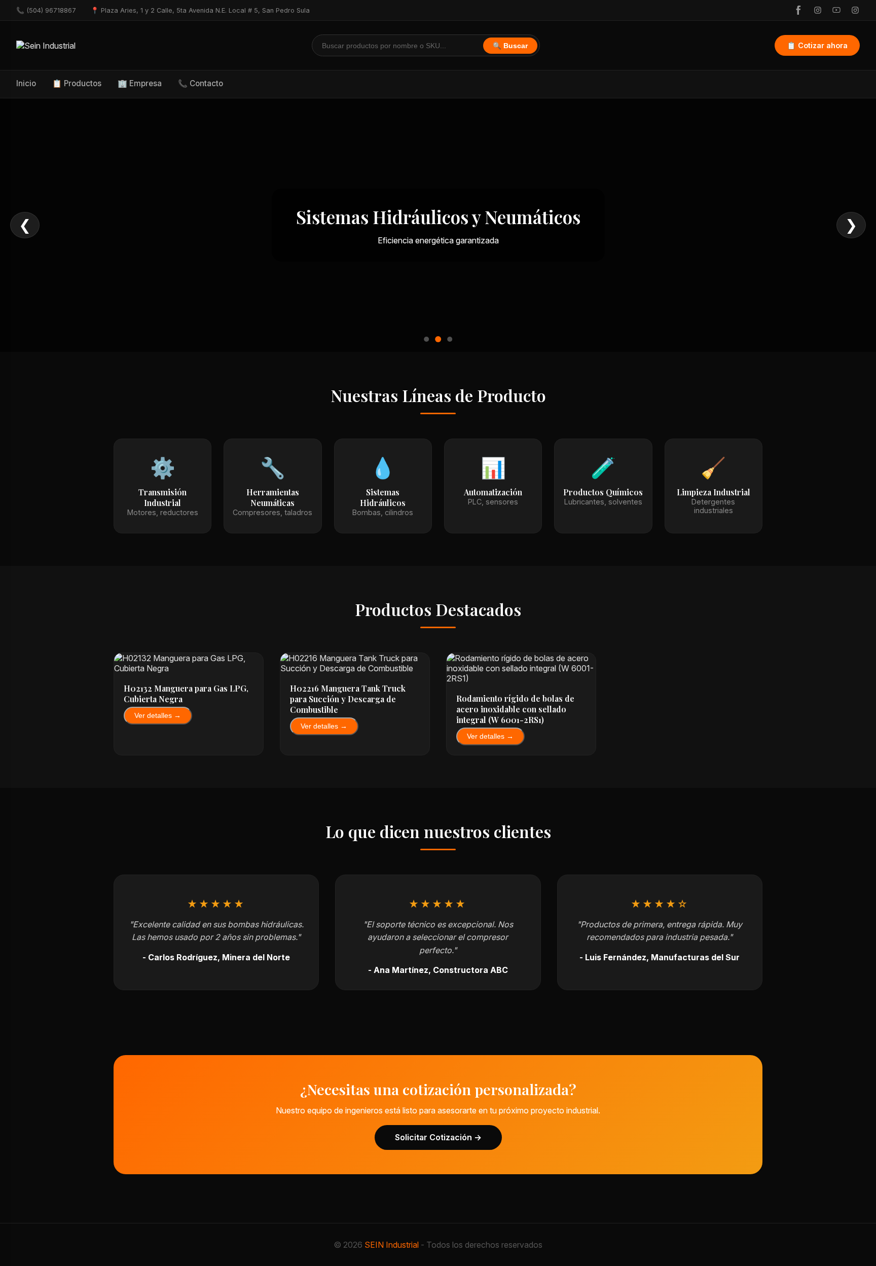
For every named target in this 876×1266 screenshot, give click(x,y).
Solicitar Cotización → (438, 1137)
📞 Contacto (200, 83)
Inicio (26, 83)
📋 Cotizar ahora (817, 45)
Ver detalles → (157, 715)
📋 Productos (76, 83)
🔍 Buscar (510, 46)
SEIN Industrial (391, 1245)
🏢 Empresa (140, 83)
